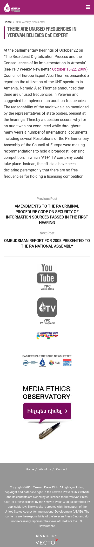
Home (8, 22)
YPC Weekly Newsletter (30, 22)
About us (45, 469)
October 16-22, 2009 (69, 69)
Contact (61, 469)
